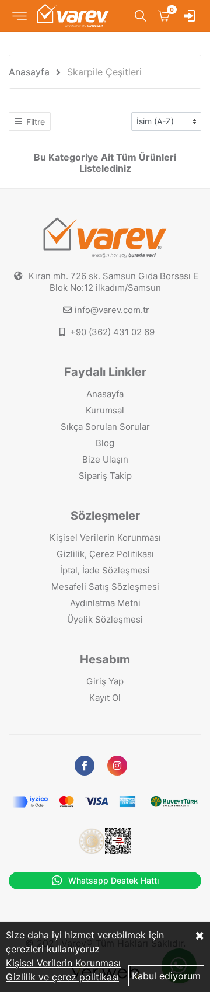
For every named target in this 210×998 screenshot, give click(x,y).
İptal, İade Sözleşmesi (105, 570)
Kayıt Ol (105, 697)
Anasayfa (29, 72)
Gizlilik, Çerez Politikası (105, 553)
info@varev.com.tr (112, 309)
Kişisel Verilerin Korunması (105, 537)
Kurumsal (105, 410)
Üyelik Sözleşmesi (105, 619)
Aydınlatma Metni (105, 602)
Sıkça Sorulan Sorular (105, 426)
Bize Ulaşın (105, 459)
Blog (105, 442)
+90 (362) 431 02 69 (112, 332)
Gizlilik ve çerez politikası (62, 977)
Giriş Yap (105, 681)
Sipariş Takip (105, 475)
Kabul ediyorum (166, 976)
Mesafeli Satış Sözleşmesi (105, 586)
